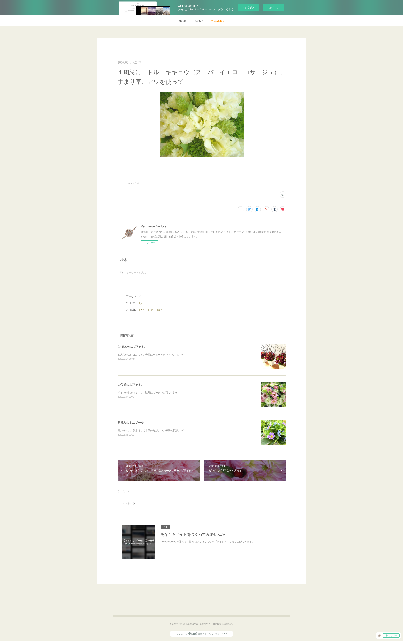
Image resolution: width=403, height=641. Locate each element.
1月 (141, 303)
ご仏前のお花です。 (131, 384)
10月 (160, 310)
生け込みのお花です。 (132, 346)
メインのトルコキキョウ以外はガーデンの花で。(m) (147, 392)
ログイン (273, 7)
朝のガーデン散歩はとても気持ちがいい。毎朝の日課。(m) (151, 430)
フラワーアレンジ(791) (129, 183)
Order (199, 20)
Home (183, 20)
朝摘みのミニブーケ (131, 422)
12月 (142, 310)
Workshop (217, 20)
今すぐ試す (248, 7)
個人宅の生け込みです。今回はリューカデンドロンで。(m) (151, 354)
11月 (151, 310)
